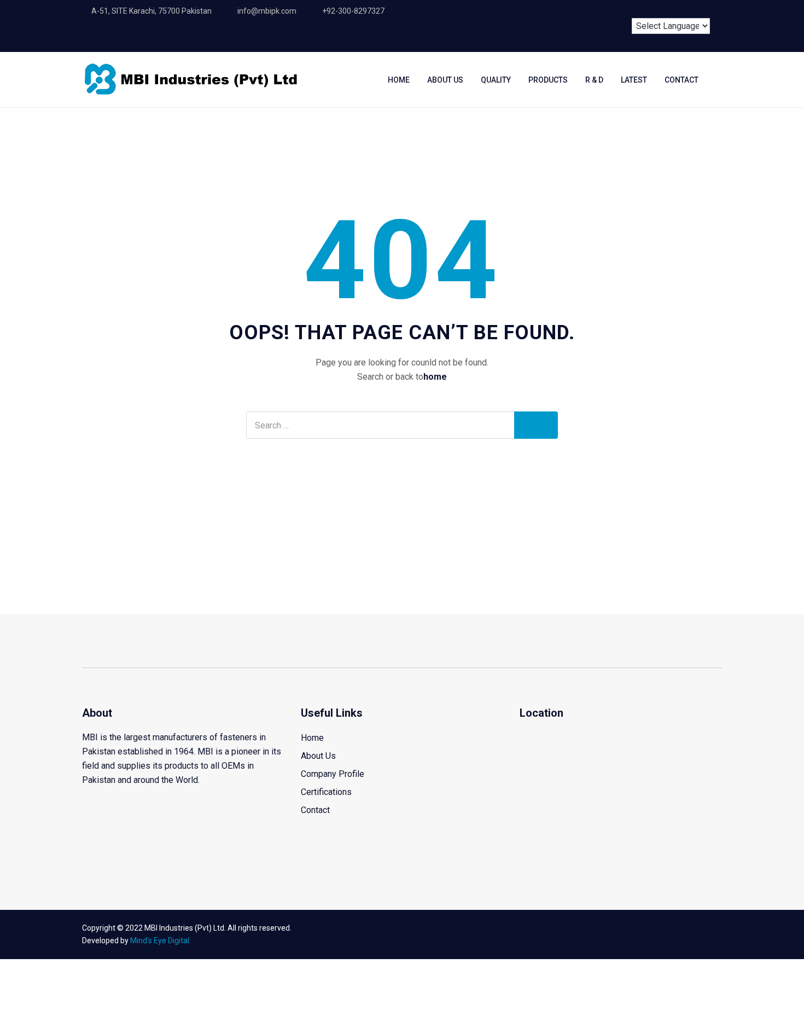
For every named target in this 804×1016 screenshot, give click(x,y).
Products (548, 80)
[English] (645, 9)
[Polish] (706, 9)
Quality (496, 80)
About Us (445, 80)
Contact (681, 80)
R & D (594, 80)
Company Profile (332, 774)
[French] (665, 9)
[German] (685, 9)
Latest (634, 80)
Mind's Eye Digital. (160, 940)
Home (399, 80)
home (435, 376)
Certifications (326, 792)
